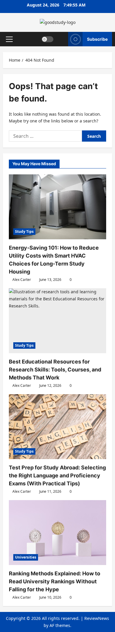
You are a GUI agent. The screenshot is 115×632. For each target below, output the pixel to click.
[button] (9, 39)
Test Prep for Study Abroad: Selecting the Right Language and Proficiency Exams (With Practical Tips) (57, 475)
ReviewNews (96, 618)
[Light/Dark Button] (47, 39)
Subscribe (97, 38)
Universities (25, 557)
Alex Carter (21, 279)
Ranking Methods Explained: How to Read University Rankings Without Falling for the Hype (54, 581)
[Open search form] (61, 39)
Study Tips (24, 231)
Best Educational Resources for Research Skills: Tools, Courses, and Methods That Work (55, 369)
